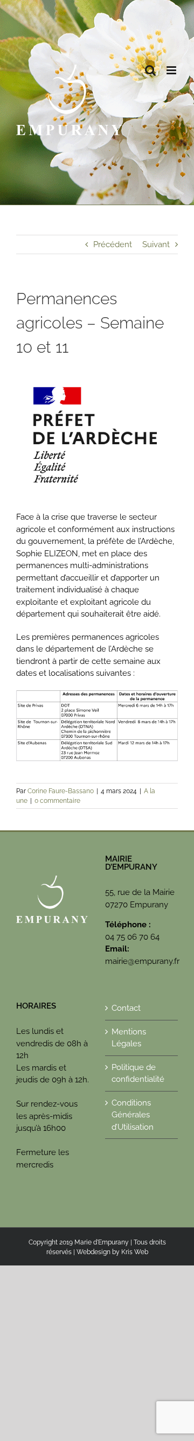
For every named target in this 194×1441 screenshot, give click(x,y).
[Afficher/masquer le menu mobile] (172, 70)
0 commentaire (57, 801)
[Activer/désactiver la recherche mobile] (150, 70)
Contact (126, 1008)
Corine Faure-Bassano (60, 791)
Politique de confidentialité (138, 1073)
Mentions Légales (129, 1038)
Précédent (112, 244)
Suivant (156, 244)
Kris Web (134, 1252)
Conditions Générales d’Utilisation (133, 1115)
